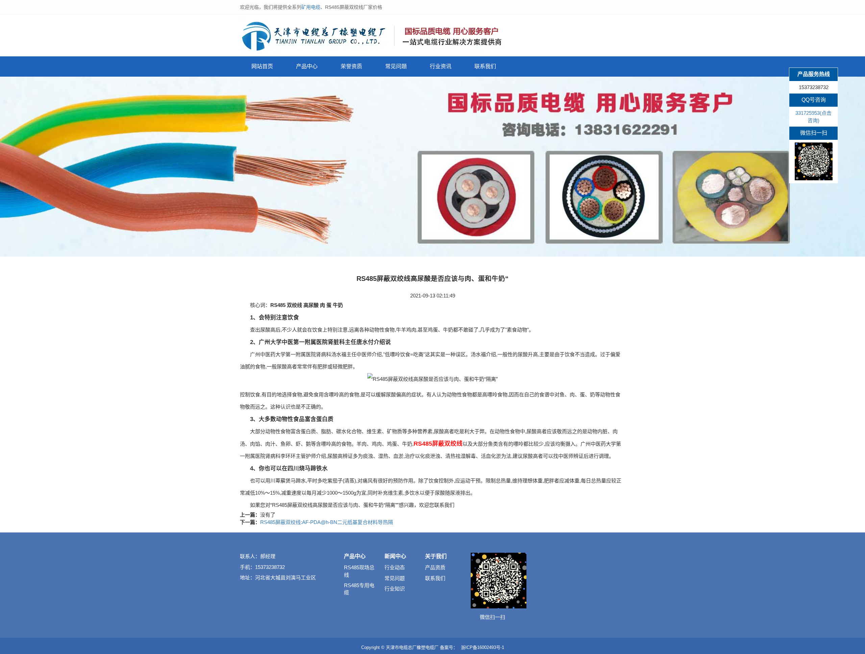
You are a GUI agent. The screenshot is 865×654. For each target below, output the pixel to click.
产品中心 (307, 66)
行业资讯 (440, 66)
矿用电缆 (310, 7)
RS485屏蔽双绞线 (438, 443)
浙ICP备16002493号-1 (482, 647)
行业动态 (395, 567)
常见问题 (396, 66)
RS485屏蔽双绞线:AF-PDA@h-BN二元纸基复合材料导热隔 (326, 522)
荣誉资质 (351, 66)
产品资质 (435, 567)
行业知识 (395, 589)
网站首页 (262, 66)
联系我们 (485, 66)
